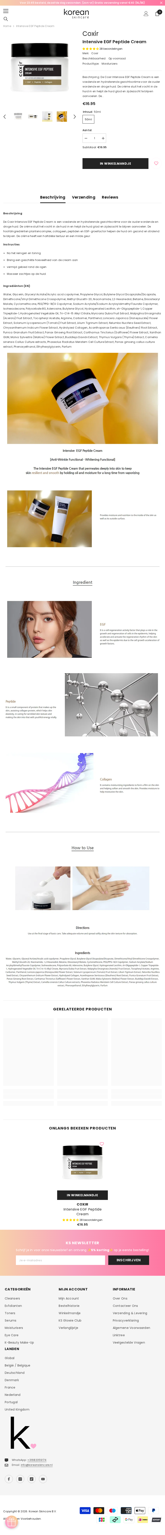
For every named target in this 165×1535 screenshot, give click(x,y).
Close (161, 3)
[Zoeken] (5, 19)
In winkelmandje (115, 163)
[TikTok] (32, 1479)
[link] (28, 1096)
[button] (4, 116)
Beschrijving (52, 197)
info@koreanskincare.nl (37, 1465)
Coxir (90, 33)
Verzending (84, 197)
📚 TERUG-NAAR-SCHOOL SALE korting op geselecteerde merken (82, 3)
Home (7, 26)
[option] (82, 3)
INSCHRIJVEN (129, 1260)
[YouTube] (43, 1479)
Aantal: (87, 130)
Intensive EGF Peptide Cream (82, 1212)
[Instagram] (20, 1479)
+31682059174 (36, 1460)
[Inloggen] (146, 13)
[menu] (5, 11)
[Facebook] (9, 1479)
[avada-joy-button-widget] (11, 1522)
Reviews (110, 197)
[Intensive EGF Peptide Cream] (82, 1162)
